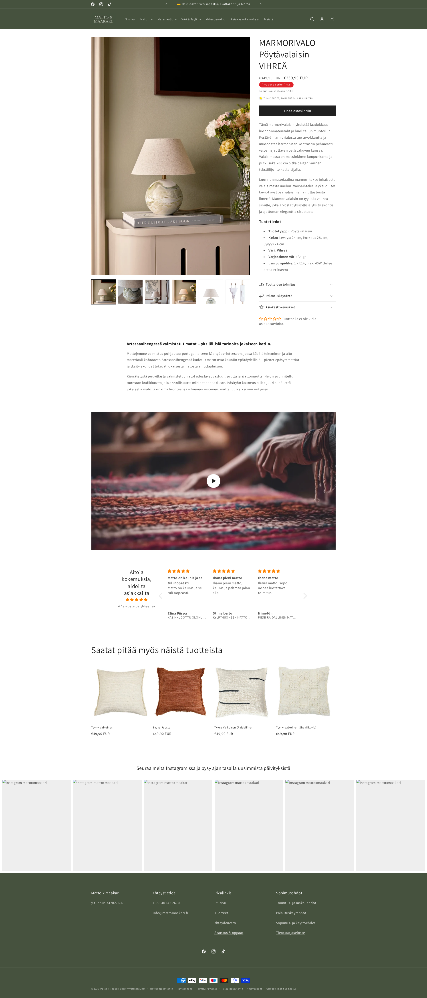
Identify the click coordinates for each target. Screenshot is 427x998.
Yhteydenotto (225, 923)
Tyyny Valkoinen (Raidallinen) (234, 727)
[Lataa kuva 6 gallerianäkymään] (238, 292)
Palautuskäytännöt (291, 913)
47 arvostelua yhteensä (136, 606)
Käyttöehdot (184, 988)
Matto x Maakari (110, 988)
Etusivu (220, 903)
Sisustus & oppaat (228, 933)
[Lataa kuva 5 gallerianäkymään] (211, 292)
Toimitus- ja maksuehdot (296, 903)
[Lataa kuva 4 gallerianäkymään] (184, 292)
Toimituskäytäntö (206, 988)
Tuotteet (221, 913)
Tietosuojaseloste (290, 933)
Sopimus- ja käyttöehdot (296, 923)
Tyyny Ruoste (161, 727)
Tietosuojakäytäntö (161, 988)
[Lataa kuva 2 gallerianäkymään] (130, 292)
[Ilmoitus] (261, 4)
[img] (136, 599)
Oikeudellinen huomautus (281, 988)
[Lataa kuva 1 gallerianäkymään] (103, 292)
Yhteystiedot (254, 988)
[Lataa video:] (213, 481)
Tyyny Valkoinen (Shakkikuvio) (296, 727)
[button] (146, 19)
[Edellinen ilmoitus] (166, 4)
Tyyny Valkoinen (102, 727)
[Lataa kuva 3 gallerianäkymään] (157, 292)
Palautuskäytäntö (232, 988)
